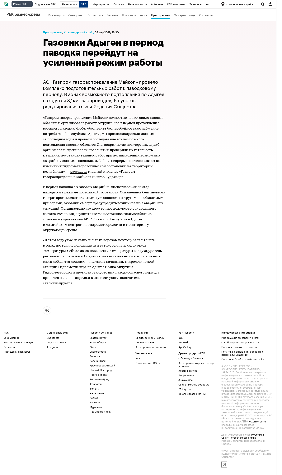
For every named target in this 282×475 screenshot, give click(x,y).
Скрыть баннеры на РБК (149, 337)
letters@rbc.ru (257, 421)
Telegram (52, 347)
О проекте (206, 15)
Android (183, 342)
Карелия (95, 402)
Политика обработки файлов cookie (243, 359)
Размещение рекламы (17, 351)
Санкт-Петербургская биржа (238, 437)
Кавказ (94, 397)
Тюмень (94, 388)
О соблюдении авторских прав (240, 342)
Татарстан (96, 384)
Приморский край (100, 411)
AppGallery (184, 347)
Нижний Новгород (101, 370)
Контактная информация (19, 342)
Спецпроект (76, 15)
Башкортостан (98, 351)
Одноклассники (56, 342)
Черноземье (97, 393)
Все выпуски (56, 15)
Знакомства (185, 379)
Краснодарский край (78, 32)
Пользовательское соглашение (239, 347)
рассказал (78, 172)
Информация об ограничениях (240, 337)
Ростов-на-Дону (99, 379)
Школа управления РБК (192, 393)
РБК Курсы (184, 389)
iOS (180, 337)
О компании (11, 337)
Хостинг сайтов (187, 370)
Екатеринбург (98, 337)
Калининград (98, 360)
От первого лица (184, 15)
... (207, 4)
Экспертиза (95, 15)
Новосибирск (98, 342)
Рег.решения (186, 375)
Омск (93, 347)
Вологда (95, 356)
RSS (137, 358)
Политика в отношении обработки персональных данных (242, 352)
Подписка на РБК (145, 342)
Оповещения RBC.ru (147, 363)
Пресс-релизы (160, 15)
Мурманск (96, 407)
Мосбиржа (257, 434)
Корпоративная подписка (151, 347)
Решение (112, 15)
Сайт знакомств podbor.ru (193, 384)
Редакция (9, 347)
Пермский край (99, 374)
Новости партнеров (134, 15)
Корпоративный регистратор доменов (196, 364)
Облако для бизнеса (190, 358)
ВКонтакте (53, 337)
